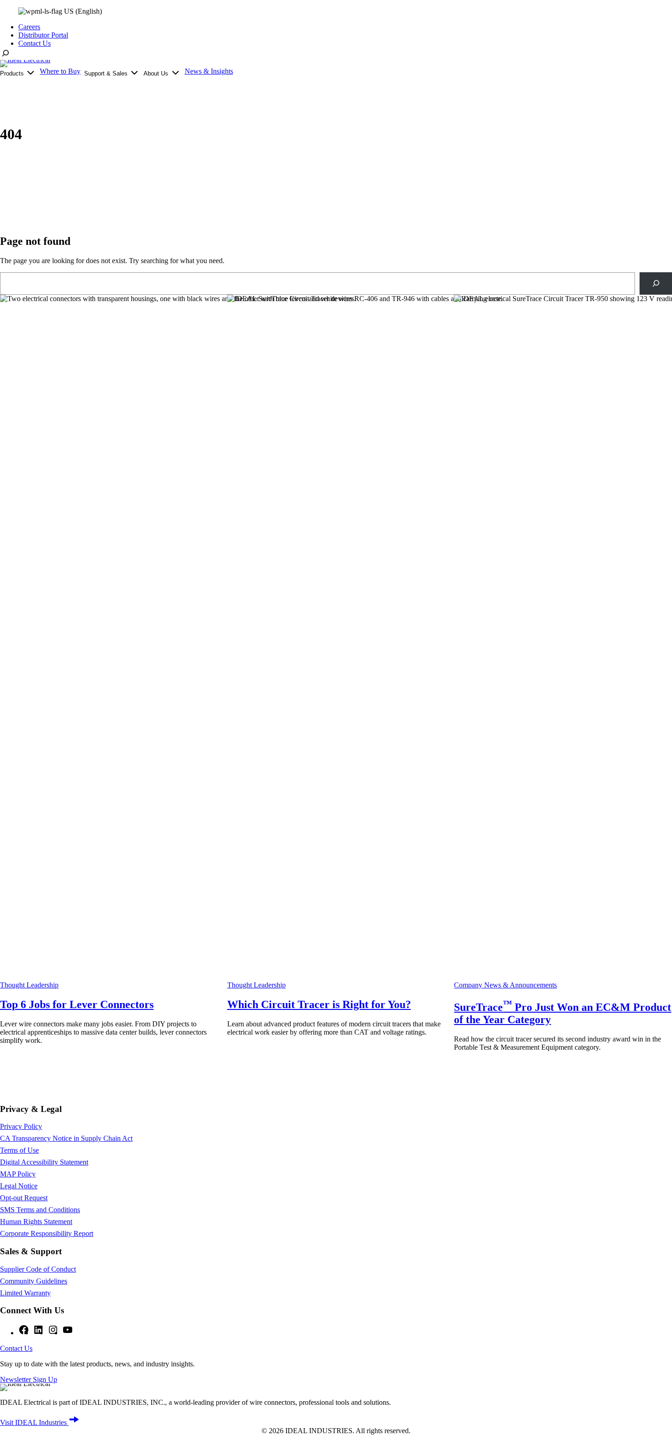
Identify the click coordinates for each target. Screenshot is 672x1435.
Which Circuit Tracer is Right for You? (319, 1004)
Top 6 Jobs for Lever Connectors (77, 1004)
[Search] (656, 283)
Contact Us (16, 1348)
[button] (62, 11)
